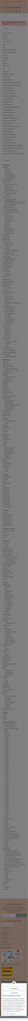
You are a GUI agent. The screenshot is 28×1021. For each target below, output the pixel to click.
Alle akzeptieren (14, 988)
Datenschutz (12, 1013)
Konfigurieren (14, 993)
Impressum (5, 1013)
